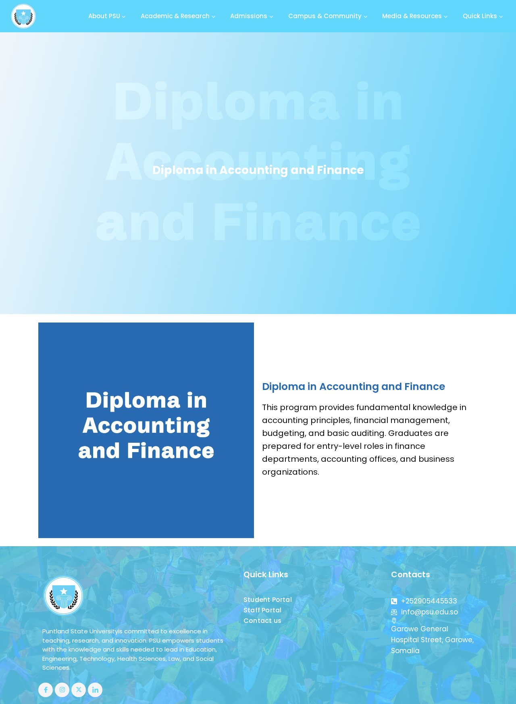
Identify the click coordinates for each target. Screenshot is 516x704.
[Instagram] (62, 690)
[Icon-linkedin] (95, 690)
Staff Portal (262, 610)
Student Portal (267, 599)
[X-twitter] (78, 690)
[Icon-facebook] (45, 690)
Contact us (262, 620)
